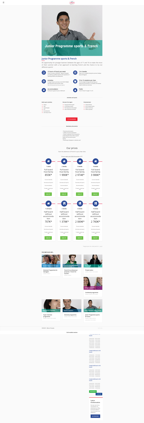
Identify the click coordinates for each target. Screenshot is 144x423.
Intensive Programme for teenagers (50, 271)
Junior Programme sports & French (92, 317)
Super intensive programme (49, 316)
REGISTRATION (93, 391)
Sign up (48, 194)
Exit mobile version (72, 332)
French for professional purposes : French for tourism (70, 272)
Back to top (100, 328)
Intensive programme (70, 315)
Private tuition (91, 270)
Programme (72, 119)
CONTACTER (99, 394)
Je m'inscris (95, 416)
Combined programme (91, 293)
